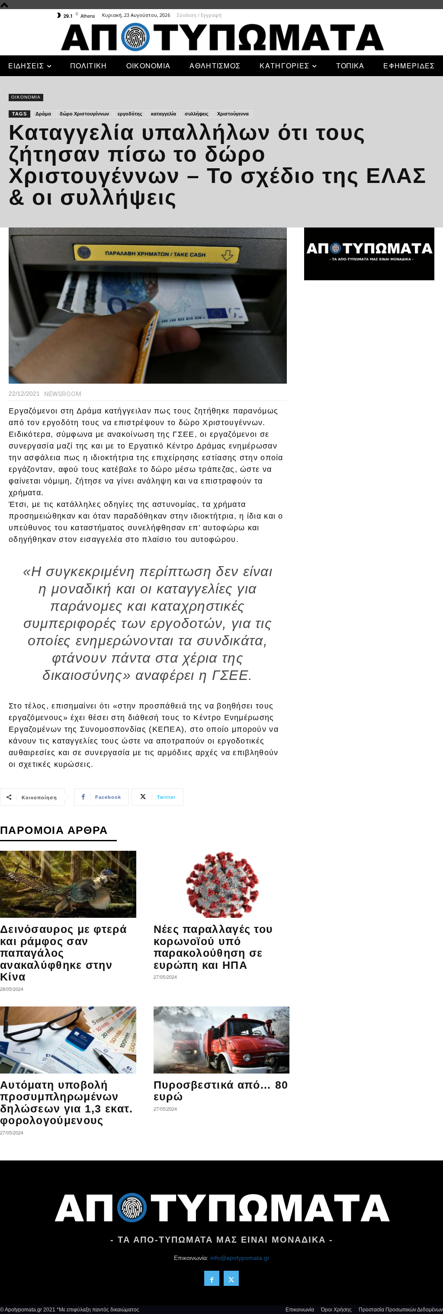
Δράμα (43, 113)
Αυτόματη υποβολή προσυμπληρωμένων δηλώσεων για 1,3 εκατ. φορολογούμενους (66, 1103)
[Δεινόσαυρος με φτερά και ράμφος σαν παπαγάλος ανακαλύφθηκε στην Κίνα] (68, 884)
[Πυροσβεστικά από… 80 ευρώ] (222, 1040)
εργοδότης (130, 113)
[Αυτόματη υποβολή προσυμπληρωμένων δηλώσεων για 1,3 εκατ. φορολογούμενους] (68, 1040)
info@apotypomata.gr (240, 1257)
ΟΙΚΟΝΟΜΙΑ (26, 97)
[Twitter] (231, 1278)
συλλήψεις (197, 113)
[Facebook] (211, 1278)
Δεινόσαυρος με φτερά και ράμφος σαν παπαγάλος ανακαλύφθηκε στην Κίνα (63, 953)
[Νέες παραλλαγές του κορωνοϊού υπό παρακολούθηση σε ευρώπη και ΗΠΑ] (222, 884)
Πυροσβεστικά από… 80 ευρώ (221, 1091)
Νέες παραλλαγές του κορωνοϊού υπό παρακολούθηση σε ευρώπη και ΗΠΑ (213, 947)
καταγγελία (163, 113)
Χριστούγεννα (233, 113)
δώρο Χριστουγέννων (84, 113)
